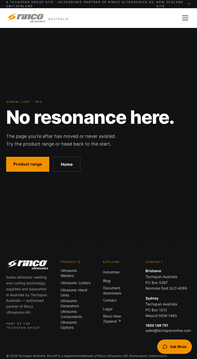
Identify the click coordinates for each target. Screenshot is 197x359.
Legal (107, 309)
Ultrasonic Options (69, 325)
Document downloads (112, 290)
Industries (111, 272)
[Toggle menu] (185, 18)
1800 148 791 (156, 325)
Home (67, 164)
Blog (107, 281)
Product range (27, 164)
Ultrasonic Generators (70, 303)
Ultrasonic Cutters (76, 283)
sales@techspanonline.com (168, 330)
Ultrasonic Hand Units (74, 292)
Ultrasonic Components (71, 314)
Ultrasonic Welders (69, 273)
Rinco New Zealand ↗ (112, 318)
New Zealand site (173, 4)
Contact (109, 300)
